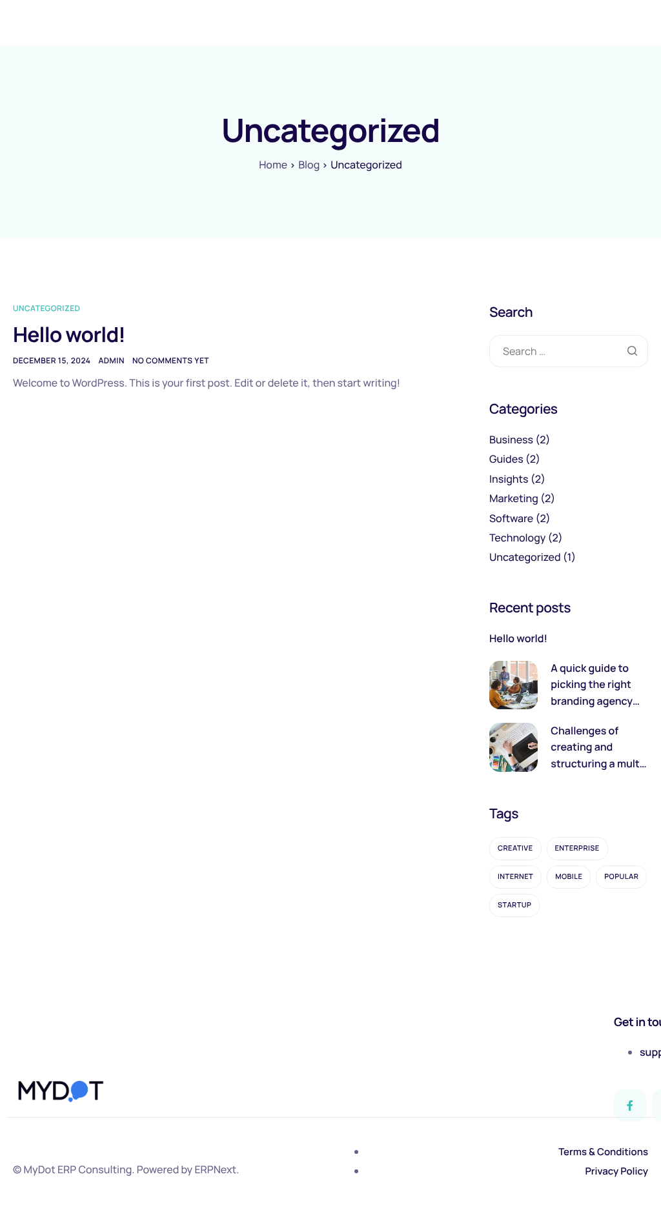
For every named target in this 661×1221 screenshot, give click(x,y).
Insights (508, 479)
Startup (514, 905)
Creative (515, 848)
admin (111, 360)
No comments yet (170, 360)
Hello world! (69, 334)
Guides (506, 459)
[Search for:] (568, 351)
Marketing (513, 498)
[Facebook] (630, 1105)
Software (511, 518)
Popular (621, 877)
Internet (515, 877)
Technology (517, 537)
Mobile (568, 877)
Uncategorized (46, 308)
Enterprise (577, 848)
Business (511, 439)
